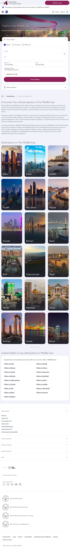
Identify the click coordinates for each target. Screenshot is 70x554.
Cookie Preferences (28, 548)
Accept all (42, 548)
